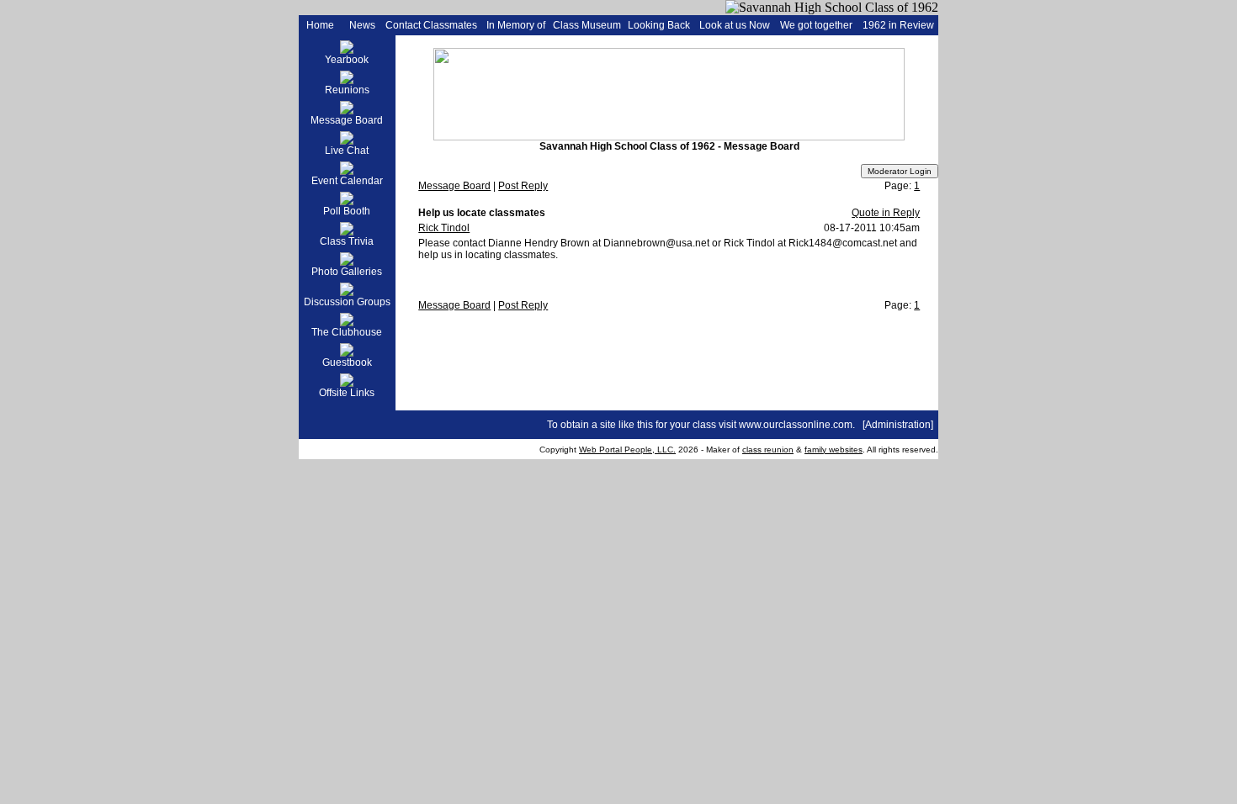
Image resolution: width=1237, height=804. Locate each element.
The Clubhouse (346, 332)
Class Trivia (347, 241)
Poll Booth (346, 211)
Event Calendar (347, 181)
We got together (816, 25)
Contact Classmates (431, 25)
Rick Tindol (444, 228)
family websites (833, 449)
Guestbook (347, 362)
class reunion (768, 449)
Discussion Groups (347, 302)
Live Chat (347, 150)
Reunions (347, 90)
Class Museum (587, 25)
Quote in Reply (886, 213)
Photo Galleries (346, 272)
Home (320, 25)
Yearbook (347, 60)
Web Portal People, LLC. (627, 449)
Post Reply (523, 186)
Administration (898, 425)
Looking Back (659, 25)
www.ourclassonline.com (795, 425)
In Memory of (515, 25)
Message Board (347, 120)
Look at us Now (734, 25)
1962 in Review (898, 25)
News (362, 25)
